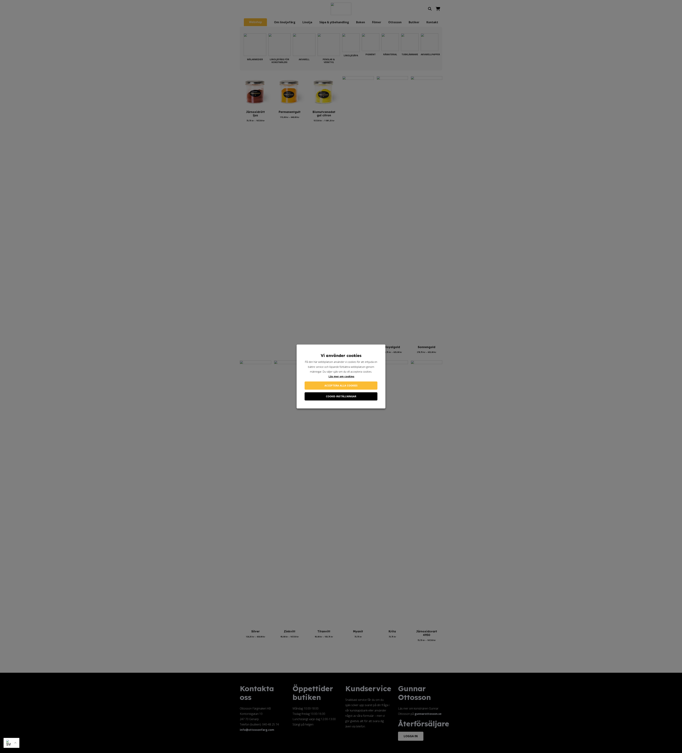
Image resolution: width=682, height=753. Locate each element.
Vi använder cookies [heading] (341, 355)
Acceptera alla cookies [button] (341, 385)
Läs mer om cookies (341, 376)
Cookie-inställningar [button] (341, 396)
